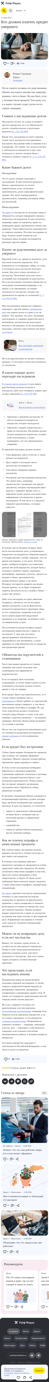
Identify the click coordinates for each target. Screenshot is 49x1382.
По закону (7, 212)
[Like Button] (5, 63)
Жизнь (26, 1331)
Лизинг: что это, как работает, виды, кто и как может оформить (22, 1151)
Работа (32, 1345)
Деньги (37, 1331)
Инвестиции (9, 1345)
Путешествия (21, 1338)
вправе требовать (10, 736)
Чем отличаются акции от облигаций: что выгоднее (23, 1198)
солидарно (7, 332)
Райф (42, 1345)
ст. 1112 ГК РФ (19, 131)
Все (44, 1093)
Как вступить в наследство (32, 407)
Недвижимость (38, 1338)
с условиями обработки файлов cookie (17, 1373)
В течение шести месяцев (14, 384)
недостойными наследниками (16, 1011)
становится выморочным (14, 1021)
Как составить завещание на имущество (31, 347)
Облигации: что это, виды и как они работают (22, 1244)
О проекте (13, 1331)
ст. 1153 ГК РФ (28, 394)
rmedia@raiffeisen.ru (18, 1355)
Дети (22, 1345)
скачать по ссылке (30, 542)
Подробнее (17, 80)
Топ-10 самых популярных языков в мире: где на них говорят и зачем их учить (20, 1281)
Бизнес (7, 1338)
